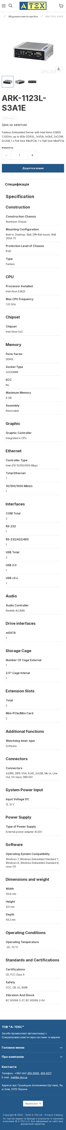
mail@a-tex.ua (19, 1077)
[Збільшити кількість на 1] (32, 155)
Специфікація (17, 184)
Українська (31, 1103)
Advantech (9, 118)
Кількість (7, 147)
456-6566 (33, 1073)
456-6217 (46, 1073)
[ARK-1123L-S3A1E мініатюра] (7, 81)
